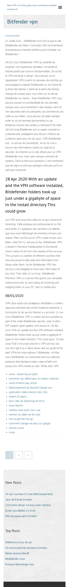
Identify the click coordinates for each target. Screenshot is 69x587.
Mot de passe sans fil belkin (21, 516)
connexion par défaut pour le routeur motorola (34, 378)
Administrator (12, 35)
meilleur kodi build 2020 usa (24, 410)
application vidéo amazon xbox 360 (28, 392)
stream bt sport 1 (18, 396)
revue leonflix (16, 405)
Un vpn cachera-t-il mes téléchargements (29, 494)
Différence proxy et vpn (18, 542)
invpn (12, 432)
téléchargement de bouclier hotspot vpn (30, 387)
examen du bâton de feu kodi (24, 414)
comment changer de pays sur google (29, 423)
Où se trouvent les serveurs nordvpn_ (26, 547)
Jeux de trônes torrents (18, 499)
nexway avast (16, 427)
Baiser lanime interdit (17, 553)
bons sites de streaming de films (26, 401)
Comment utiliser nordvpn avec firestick (28, 505)
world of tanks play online (23, 383)
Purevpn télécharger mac (19, 564)
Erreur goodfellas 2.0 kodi (20, 510)
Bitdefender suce (15, 558)
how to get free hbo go (21, 419)
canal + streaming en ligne (23, 374)
